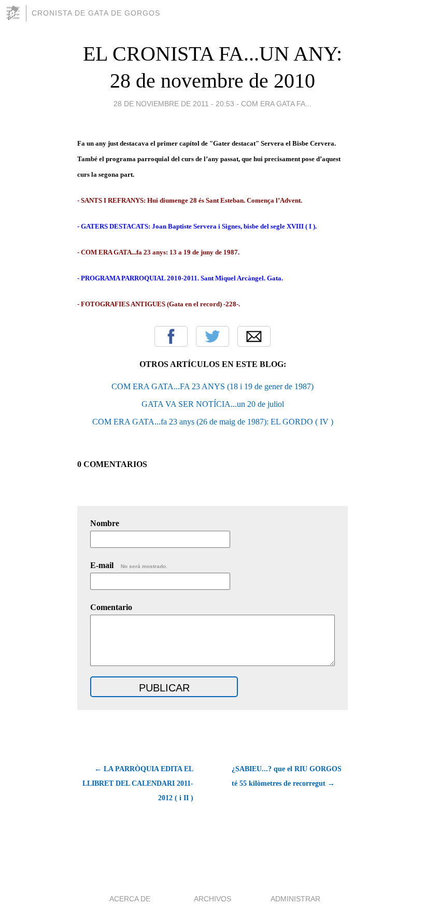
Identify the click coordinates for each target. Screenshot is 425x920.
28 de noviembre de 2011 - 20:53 (174, 104)
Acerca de (129, 899)
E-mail (128, 565)
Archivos (212, 899)
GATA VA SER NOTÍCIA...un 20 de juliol (212, 404)
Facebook (171, 336)
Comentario (111, 607)
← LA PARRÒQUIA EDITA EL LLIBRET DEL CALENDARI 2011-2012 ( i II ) (137, 783)
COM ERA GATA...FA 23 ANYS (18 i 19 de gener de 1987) (212, 386)
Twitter (212, 336)
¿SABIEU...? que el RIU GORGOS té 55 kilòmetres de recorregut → (287, 776)
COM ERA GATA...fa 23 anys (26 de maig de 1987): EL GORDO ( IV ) (212, 421)
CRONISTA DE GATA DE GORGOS (96, 13)
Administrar (295, 899)
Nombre (104, 523)
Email (254, 336)
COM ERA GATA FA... (276, 104)
